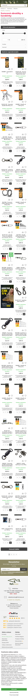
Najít (25, 5)
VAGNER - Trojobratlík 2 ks (7, 72)
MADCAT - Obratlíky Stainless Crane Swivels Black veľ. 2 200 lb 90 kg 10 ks (20, 171)
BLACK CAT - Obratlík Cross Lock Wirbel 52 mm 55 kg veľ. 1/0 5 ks (21, 530)
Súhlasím (14, 689)
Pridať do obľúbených (12, 69)
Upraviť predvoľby (14, 692)
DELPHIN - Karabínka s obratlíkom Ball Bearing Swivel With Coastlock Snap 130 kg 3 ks (7, 269)
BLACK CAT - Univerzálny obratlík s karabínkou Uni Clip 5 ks (7, 432)
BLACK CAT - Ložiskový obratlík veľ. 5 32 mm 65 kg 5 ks (7, 171)
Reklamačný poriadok (7, 647)
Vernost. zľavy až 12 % (7, 636)
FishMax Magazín (19, 636)
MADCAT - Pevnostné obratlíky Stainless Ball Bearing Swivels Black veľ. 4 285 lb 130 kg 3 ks (7, 465)
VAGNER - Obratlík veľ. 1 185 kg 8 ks (7, 399)
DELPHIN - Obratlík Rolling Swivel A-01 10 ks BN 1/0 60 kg (21, 236)
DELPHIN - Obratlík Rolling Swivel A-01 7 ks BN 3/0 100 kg (7, 138)
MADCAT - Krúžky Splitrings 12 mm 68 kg (20, 464)
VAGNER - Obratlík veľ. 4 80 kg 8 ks (21, 366)
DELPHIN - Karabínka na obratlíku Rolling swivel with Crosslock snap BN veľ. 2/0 (7, 367)
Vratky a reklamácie (7, 644)
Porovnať (10, 2)
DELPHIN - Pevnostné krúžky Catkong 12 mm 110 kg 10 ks (7, 203)
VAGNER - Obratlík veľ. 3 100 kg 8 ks (21, 105)
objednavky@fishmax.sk (16, 597)
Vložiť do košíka (10, 86)
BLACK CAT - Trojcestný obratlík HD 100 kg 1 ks (7, 105)
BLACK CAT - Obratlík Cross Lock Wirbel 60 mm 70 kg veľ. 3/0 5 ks (7, 236)
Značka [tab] (4, 44)
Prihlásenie (17, 2)
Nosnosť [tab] (4, 47)
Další (19, 554)
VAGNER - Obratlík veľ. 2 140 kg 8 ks (21, 203)
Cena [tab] (3, 30)
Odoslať (23, 569)
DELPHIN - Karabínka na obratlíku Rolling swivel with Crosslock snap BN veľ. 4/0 (20, 432)
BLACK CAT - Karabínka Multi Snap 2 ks (20, 301)
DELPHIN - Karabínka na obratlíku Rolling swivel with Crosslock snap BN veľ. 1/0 (20, 334)
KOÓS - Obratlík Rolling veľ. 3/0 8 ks (7, 529)
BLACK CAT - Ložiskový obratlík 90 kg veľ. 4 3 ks (7, 497)
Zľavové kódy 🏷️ (19, 641)
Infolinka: (15, 588)
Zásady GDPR (5, 642)
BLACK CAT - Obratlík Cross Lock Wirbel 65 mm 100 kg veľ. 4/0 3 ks (20, 138)
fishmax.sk (25, 1)
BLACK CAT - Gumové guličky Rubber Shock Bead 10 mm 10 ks (21, 73)
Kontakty (4, 634)
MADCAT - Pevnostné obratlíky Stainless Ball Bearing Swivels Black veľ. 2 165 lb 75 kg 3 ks (7, 334)
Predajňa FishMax (19, 638)
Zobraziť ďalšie (14, 549)
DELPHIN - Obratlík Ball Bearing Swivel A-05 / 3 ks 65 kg (20, 497)
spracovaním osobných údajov (16, 572)
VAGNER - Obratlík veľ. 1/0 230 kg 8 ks (21, 399)
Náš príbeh (18, 634)
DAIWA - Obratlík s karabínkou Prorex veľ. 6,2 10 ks (21, 269)
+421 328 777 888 (9, 590)
